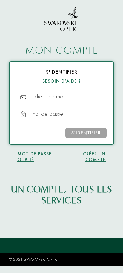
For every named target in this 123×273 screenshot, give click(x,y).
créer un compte (94, 157)
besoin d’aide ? (61, 81)
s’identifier (86, 133)
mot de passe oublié (34, 157)
